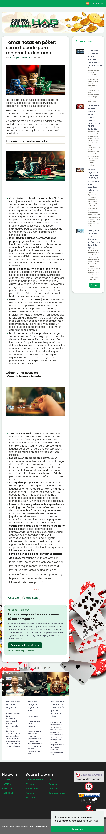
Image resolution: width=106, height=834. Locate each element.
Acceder (96, 3)
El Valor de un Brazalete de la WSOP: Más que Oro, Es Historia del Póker (57, 709)
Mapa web (31, 797)
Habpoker (7, 779)
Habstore (7, 788)
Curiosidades (31, 598)
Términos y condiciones (32, 786)
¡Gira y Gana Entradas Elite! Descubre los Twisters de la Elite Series (94, 239)
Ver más (94, 285)
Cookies (53, 784)
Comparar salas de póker (25, 645)
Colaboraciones (57, 793)
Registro (30, 793)
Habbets (6, 784)
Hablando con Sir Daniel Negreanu (13, 704)
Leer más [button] (93, 821)
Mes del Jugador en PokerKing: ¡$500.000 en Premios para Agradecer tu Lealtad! (93, 179)
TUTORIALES (13, 598)
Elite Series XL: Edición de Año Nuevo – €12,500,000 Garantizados (94, 58)
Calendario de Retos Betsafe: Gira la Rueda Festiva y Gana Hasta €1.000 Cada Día (94, 117)
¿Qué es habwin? (34, 779)
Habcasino (8, 793)
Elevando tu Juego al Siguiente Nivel (34, 706)
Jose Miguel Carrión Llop (20, 57)
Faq (51, 779)
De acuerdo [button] (77, 829)
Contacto (53, 788)
